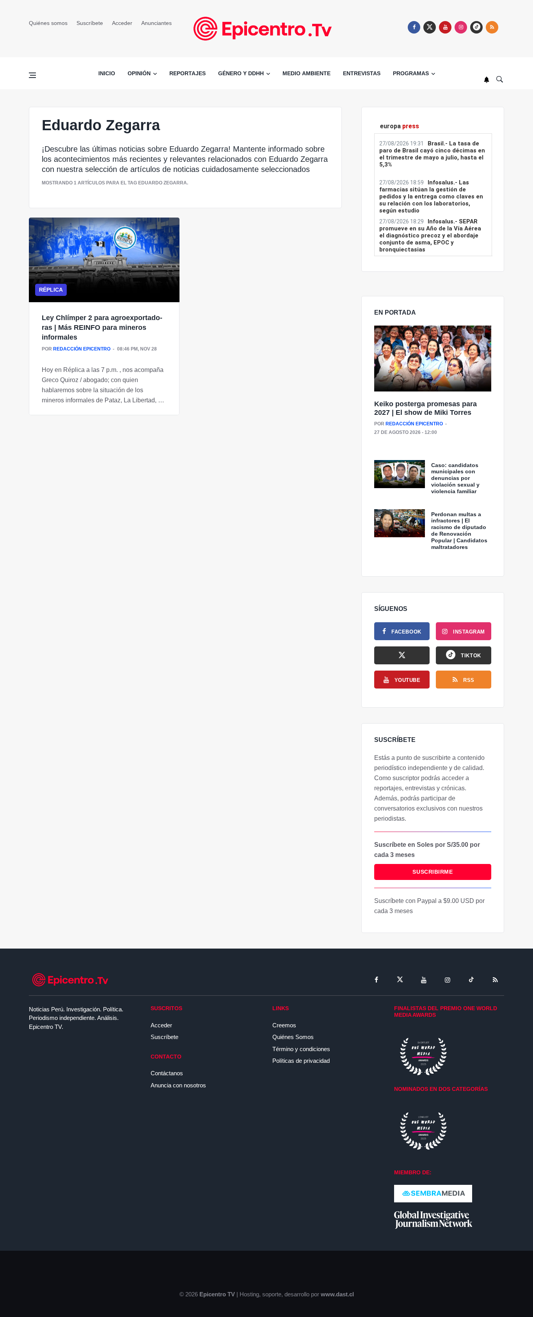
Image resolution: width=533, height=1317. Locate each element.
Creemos (284, 1025)
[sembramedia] (433, 1193)
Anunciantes (156, 23)
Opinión (139, 73)
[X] (402, 655)
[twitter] (429, 27)
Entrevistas (361, 73)
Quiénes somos (48, 23)
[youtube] (445, 27)
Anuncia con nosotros (178, 1085)
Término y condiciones (301, 1049)
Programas (411, 73)
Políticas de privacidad (301, 1060)
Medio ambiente (306, 73)
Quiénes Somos (293, 1037)
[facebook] (414, 27)
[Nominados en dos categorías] (423, 1130)
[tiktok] (471, 980)
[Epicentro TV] (266, 28)
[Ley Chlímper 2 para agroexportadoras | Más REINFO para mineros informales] (104, 260)
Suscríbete (89, 23)
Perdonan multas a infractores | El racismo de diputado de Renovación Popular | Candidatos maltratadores (459, 530)
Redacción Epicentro (81, 349)
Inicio (106, 73)
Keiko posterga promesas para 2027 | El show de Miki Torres (425, 408)
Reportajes (187, 73)
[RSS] (495, 980)
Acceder (122, 23)
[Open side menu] (32, 75)
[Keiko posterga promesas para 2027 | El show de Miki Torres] (432, 359)
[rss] (476, 27)
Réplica (51, 290)
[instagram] (461, 27)
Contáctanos (167, 1073)
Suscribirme (432, 872)
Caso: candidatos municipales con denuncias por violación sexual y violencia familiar (455, 478)
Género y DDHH (241, 73)
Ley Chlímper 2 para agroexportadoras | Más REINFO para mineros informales (102, 327)
